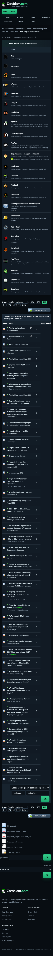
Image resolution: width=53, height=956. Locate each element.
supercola (27, 539)
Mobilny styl (6, 937)
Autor (11, 323)
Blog (12, 56)
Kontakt (31, 916)
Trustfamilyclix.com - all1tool (20, 492)
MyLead (14, 121)
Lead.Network (17, 134)
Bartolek (14, 531)
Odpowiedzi (46, 323)
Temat (4, 323)
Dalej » (25, 305)
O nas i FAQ (32, 912)
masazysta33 (12, 467)
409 (38, 302)
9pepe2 (18, 389)
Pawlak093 (11, 503)
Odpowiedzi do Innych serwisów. (25, 154)
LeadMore (15, 112)
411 (4, 305)
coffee (13, 578)
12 (37, 387)
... (9, 473)
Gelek (21, 520)
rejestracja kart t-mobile (18, 431)
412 (9, 305)
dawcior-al (15, 644)
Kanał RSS (5, 929)
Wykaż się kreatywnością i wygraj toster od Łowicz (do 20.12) (18, 662)
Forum (8, 17)
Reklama (20, 21)
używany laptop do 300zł (19, 439)
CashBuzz (15, 280)
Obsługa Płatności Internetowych (25, 203)
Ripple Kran (13, 359)
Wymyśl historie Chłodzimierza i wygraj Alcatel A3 (19, 770)
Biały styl (5, 933)
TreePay (14, 175)
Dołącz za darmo (9, 11)
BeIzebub (20, 550)
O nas (33, 21)
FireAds (14, 143)
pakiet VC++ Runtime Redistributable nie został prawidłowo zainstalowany (17, 411)
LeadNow (15, 166)
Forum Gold (8, 21)
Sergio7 (14, 629)
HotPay (13, 210)
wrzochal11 (11, 597)
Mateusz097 (11, 484)
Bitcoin (11, 456)
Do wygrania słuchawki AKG (20, 778)
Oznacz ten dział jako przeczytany (18, 316)
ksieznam (24, 345)
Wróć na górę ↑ (8, 940)
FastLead (15, 194)
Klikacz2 (24, 450)
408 (32, 302)
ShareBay (15, 236)
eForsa (13, 84)
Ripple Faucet (14, 336)
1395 (17, 305)
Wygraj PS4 (13, 635)
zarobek (12, 345)
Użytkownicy (45, 17)
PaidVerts (15, 259)
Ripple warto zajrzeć (17, 328)
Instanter (15, 93)
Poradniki (20, 17)
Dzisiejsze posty (8, 912)
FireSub (14, 103)
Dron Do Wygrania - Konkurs (20, 641)
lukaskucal (11, 367)
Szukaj (33, 17)
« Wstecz (19, 302)
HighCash (15, 248)
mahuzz (10, 558)
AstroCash (15, 227)
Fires (13, 74)
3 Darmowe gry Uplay (17, 500)
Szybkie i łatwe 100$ (17, 365)
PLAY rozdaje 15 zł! (16, 616)
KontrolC (10, 618)
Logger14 (10, 734)
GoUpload (15, 289)
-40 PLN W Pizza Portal (18, 556)
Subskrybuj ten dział (41, 316)
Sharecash (15, 216)
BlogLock (15, 270)
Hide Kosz (15, 66)
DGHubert (20, 511)
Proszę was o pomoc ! (17, 351)
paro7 (30, 567)
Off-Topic (14, 31)
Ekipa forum (6, 919)
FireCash (14, 185)
